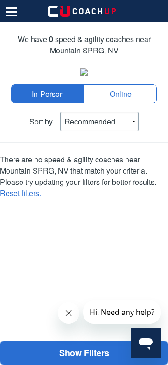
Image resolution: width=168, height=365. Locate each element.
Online (121, 93)
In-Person (48, 93)
